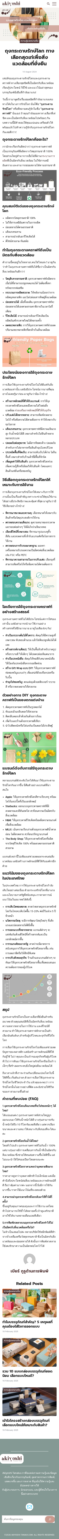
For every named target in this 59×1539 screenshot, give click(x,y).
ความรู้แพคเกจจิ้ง (29, 41)
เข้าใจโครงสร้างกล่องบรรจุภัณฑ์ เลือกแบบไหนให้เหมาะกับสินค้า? (26, 1423)
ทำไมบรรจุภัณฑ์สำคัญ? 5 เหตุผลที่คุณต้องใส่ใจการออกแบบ (27, 1324)
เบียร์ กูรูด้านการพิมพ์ (30, 1271)
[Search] (50, 1519)
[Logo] (11, 4)
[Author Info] (29, 1264)
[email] (29, 1507)
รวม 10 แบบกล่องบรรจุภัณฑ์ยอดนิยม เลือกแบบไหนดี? (27, 1373)
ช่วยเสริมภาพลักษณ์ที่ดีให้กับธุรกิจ (33, 410)
